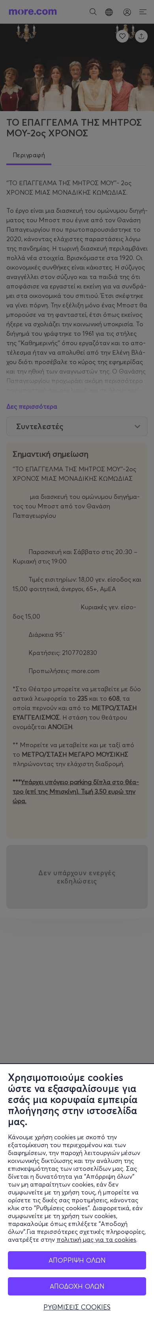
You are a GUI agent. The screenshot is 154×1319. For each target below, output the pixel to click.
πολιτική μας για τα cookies (96, 1239)
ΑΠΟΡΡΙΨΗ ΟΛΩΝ (77, 1260)
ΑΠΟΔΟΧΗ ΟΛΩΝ (77, 1286)
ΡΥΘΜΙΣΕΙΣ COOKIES (77, 1307)
